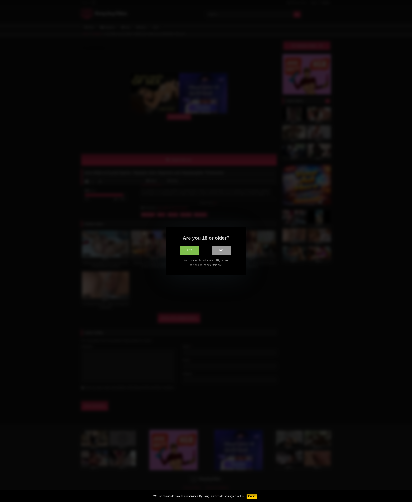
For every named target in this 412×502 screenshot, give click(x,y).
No (221, 250)
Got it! (251, 496)
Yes (189, 250)
